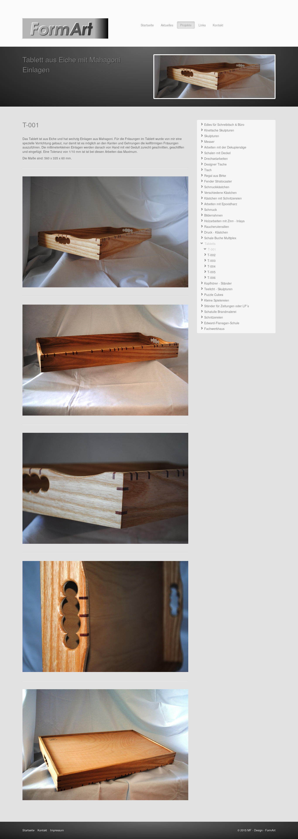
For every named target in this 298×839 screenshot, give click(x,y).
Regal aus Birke (214, 175)
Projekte (186, 25)
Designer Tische (215, 164)
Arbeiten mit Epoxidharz (220, 204)
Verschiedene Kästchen (220, 192)
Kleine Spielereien (216, 300)
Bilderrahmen (213, 215)
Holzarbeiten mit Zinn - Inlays (224, 221)
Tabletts (210, 243)
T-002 (211, 255)
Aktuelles (167, 25)
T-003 (211, 260)
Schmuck (210, 209)
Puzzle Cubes (213, 294)
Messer (208, 141)
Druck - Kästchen (215, 232)
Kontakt (218, 25)
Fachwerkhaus (213, 328)
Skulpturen (211, 136)
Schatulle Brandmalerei (219, 311)
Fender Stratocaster (217, 181)
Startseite (147, 25)
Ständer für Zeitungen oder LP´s (226, 306)
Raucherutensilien (216, 226)
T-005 (211, 272)
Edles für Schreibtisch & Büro (223, 124)
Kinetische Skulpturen (218, 130)
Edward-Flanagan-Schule (221, 323)
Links (202, 25)
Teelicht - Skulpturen (218, 289)
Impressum (57, 830)
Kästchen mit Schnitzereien (222, 198)
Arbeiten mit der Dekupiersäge (224, 147)
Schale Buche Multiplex (219, 238)
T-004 (211, 266)
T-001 (211, 249)
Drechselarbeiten (215, 158)
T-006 (211, 277)
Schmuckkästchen (216, 187)
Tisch (207, 170)
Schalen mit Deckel (217, 153)
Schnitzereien (213, 317)
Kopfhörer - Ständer (217, 283)
